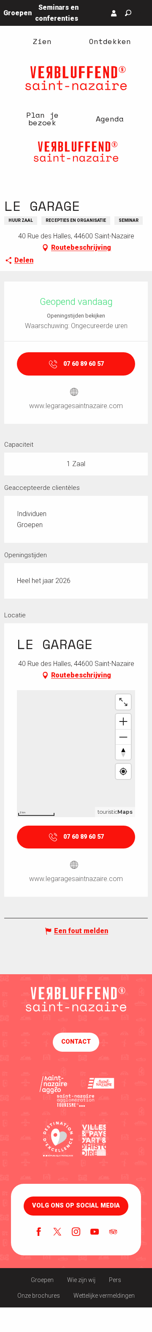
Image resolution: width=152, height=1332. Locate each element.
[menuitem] (42, 41)
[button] (128, 12)
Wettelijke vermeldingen (104, 1295)
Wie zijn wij (81, 1280)
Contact (76, 1041)
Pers (115, 1280)
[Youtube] (94, 1232)
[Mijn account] (114, 13)
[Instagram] (76, 1232)
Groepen (42, 1280)
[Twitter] (57, 1232)
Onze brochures (38, 1295)
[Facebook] (39, 1232)
